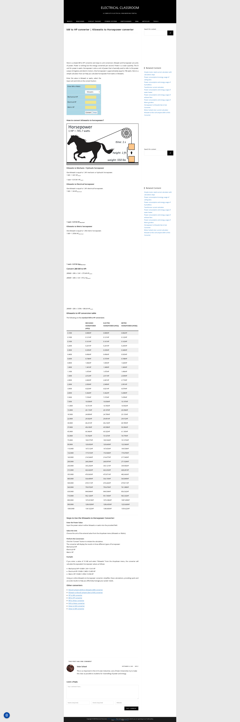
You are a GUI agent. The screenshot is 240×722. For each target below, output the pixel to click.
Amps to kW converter (76, 609)
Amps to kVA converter (76, 606)
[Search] (170, 32)
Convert (88, 112)
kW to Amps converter (76, 601)
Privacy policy (117, 720)
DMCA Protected (111, 719)
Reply (137, 666)
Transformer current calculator (154, 87)
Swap (95, 112)
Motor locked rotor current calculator (156, 110)
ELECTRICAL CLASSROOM (120, 7)
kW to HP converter (75, 598)
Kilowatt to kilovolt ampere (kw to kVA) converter (85, 593)
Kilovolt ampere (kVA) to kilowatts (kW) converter (85, 590)
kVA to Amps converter (76, 603)
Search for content (150, 29)
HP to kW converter (75, 595)
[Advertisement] (102, 48)
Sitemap (126, 720)
